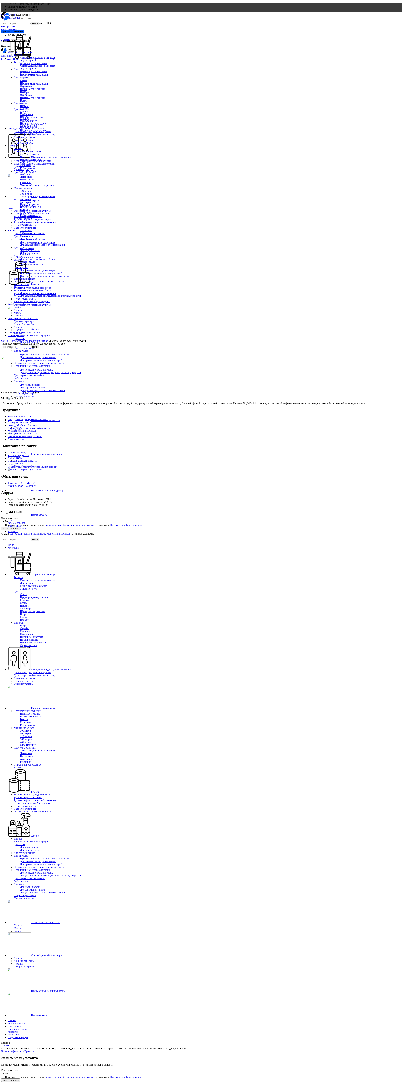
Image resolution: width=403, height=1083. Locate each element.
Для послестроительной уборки (37, 293)
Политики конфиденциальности (127, 525)
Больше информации (12, 1051)
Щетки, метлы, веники (32, 98)
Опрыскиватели (28, 125)
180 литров (26, 230)
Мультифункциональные (33, 71)
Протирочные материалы (27, 154)
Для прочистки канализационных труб (41, 273)
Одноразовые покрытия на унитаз (32, 210)
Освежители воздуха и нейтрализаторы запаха (39, 281)
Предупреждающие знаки (34, 83)
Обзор (5, 340)
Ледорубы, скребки (24, 324)
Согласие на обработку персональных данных (70, 525)
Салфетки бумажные (25, 227)
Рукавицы (25, 182)
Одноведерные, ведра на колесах (37, 65)
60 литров (25, 202)
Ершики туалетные (24, 140)
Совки (23, 72)
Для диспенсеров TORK (33, 264)
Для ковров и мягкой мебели (29, 233)
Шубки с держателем (31, 117)
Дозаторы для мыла (24, 137)
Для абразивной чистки (32, 239)
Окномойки (26, 114)
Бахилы (18, 148)
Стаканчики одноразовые (27, 257)
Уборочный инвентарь (20, 52)
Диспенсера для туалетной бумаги (32, 131)
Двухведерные (28, 68)
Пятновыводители (24, 396)
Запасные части (28, 66)
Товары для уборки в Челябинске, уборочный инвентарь (39, 533)
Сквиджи (25, 111)
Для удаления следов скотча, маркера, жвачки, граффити (50, 295)
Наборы (24, 97)
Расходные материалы (19, 145)
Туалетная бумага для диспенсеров (32, 219)
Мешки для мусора (24, 188)
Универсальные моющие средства (32, 335)
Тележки (18, 55)
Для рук (18, 256)
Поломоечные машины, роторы (25, 332)
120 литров (26, 191)
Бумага (11, 208)
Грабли (17, 307)
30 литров (25, 199)
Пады (23, 100)
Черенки (18, 463)
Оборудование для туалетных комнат (28, 128)
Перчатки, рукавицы (25, 171)
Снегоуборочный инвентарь (23, 318)
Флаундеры (26, 86)
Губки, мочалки (28, 168)
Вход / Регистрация (18, 1037)
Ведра (23, 91)
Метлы (17, 312)
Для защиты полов (30, 250)
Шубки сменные (29, 120)
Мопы (23, 94)
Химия (11, 230)
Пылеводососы (16, 335)
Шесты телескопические (33, 123)
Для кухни (19, 236)
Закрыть (5, 39)
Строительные (28, 236)
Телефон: (6, 521)
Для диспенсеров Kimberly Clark (37, 259)
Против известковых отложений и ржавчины (44, 354)
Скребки (24, 77)
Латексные (26, 176)
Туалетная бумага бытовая (28, 216)
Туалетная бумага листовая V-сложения (35, 222)
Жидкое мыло (27, 261)
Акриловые (26, 174)
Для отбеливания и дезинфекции (38, 270)
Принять (29, 1051)
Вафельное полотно (30, 206)
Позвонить (7, 55)
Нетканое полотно (30, 157)
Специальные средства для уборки (32, 290)
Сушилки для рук (23, 142)
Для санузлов (21, 350)
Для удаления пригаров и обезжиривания (42, 390)
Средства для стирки (25, 298)
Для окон (19, 109)
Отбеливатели (21, 284)
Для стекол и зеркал (24, 278)
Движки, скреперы (24, 321)
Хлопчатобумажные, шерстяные (37, 185)
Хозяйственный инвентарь (22, 304)
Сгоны (23, 80)
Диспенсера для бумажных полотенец (34, 163)
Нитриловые (27, 248)
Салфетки (25, 165)
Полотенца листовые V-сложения (32, 213)
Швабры (24, 83)
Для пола (19, 77)
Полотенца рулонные (25, 225)
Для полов (19, 338)
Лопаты (18, 310)
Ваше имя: (7, 518)
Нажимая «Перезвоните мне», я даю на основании (75, 525)
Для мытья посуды (30, 242)
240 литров (26, 196)
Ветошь (24, 162)
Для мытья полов (29, 253)
